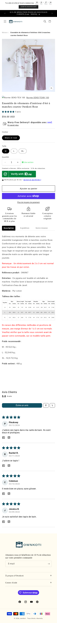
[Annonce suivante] (52, 13)
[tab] (8, 228)
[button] (5, 21)
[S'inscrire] (49, 564)
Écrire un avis (22, 405)
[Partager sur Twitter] (8, 437)
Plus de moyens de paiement (28, 202)
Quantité (5, 157)
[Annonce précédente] (5, 13)
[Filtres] (46, 405)
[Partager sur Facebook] (3, 438)
